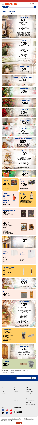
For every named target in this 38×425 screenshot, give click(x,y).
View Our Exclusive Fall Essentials (19, 1)
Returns (15, 389)
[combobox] (21, 7)
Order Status (16, 391)
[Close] (36, 419)
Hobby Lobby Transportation (30, 400)
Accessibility (16, 400)
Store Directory (4, 385)
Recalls (15, 396)
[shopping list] (33, 3)
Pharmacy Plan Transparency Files (31, 396)
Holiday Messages (28, 389)
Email (18, 378)
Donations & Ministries (29, 391)
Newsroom (27, 385)
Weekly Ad (5, 6)
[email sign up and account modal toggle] (31, 3)
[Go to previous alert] (3, 1)
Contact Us (15, 385)
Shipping (15, 387)
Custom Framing (28, 393)
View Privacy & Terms (9, 420)
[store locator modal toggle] (30, 3)
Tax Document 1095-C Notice (30, 404)
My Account (4, 387)
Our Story (27, 387)
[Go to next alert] (36, 1)
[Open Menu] (3, 4)
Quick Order (16, 393)
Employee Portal (28, 402)
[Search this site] (35, 7)
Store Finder (4, 389)
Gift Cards (3, 391)
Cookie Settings (18, 423)
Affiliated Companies (29, 398)
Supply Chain (16, 398)
